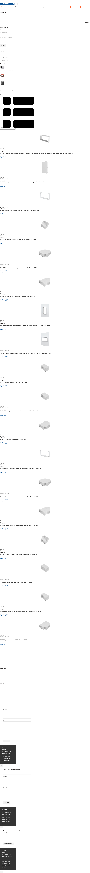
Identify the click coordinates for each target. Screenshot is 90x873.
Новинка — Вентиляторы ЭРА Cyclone (7, 70)
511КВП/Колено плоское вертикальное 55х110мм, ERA (18, 239)
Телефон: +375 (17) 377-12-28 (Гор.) (9, 660)
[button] (4, 57)
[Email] (2, 1)
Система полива (3, 688)
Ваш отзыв (5, 787)
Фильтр (3, 45)
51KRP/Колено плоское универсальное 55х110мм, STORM (19, 525)
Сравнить (2, 148)
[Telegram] (7, 1)
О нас (1, 673)
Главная (1, 90)
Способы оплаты (3, 680)
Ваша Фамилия (6, 776)
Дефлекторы (2, 693)
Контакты (2, 676)
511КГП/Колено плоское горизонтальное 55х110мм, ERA (18, 268)
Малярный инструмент (4, 701)
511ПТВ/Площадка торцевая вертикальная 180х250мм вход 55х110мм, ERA (25, 325)
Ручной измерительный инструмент (7, 702)
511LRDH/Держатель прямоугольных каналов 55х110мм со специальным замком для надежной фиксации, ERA (37, 153)
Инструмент (2, 30)
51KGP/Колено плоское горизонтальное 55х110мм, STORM (19, 497)
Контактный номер (6, 715)
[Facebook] (0, 1)
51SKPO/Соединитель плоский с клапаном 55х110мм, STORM (20, 611)
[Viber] (9, 1)
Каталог (1, 672)
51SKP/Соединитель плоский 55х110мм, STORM (16, 582)
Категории (2, 15)
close (86, 22)
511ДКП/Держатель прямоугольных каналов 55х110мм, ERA (20, 210)
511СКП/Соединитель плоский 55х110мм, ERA (15, 382)
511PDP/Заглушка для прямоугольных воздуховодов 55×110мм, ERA (23, 182)
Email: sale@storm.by (6, 663)
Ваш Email (5, 720)
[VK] (6, 1)
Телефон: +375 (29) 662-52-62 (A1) (9, 653)
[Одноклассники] (3, 1)
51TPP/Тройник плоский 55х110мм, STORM (14, 640)
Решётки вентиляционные (5, 689)
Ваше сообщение (6, 725)
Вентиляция (2, 29)
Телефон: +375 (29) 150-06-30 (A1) (9, 655)
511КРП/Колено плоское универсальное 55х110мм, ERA (18, 296)
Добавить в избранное (4, 149)
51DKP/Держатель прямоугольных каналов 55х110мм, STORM (20, 468)
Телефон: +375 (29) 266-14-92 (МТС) (9, 658)
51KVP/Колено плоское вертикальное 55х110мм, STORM (18, 554)
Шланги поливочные (4, 703)
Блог (1, 674)
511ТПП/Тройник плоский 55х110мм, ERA (13, 439)
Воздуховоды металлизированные (7, 692)
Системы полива (3, 32)
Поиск (71, 4)
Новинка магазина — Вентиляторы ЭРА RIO (8, 87)
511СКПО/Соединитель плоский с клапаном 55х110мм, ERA (19, 411)
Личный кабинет (3, 677)
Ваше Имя (5, 709)
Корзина (1, 678)
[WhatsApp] (5, 1)
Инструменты (2, 687)
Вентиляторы (2, 698)
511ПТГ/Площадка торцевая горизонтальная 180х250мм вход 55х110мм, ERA (25, 353)
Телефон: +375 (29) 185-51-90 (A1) (9, 656)
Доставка (2, 679)
